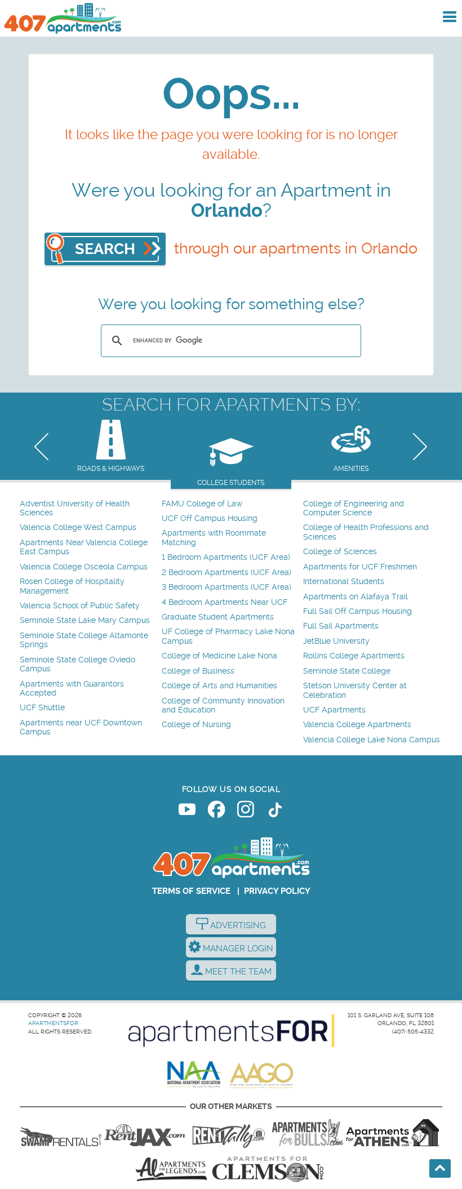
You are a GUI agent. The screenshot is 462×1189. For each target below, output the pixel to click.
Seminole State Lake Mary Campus (85, 620)
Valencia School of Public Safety (80, 606)
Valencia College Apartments (357, 724)
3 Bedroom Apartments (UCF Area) (226, 587)
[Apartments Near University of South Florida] (307, 1133)
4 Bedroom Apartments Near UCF (224, 602)
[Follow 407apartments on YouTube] (187, 811)
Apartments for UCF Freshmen (360, 567)
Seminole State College (346, 671)
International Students (343, 581)
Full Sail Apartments (341, 626)
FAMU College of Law (202, 504)
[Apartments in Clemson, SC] (268, 1169)
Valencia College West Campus (78, 527)
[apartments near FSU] (228, 1133)
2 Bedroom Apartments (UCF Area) (226, 572)
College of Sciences (340, 551)
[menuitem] (89, 509)
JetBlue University (336, 641)
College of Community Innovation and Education (223, 705)
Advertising (237, 925)
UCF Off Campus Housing (209, 518)
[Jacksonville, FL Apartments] (144, 1133)
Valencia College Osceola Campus (84, 567)
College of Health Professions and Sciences (366, 532)
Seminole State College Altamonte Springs (84, 640)
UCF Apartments (334, 710)
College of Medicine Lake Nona (219, 656)
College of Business (198, 671)
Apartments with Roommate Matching (214, 537)
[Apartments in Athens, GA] (392, 1133)
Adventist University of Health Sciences (75, 508)
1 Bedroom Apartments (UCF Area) (226, 557)
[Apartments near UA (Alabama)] (171, 1169)
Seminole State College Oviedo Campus (77, 664)
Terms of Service (191, 891)
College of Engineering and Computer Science (353, 508)
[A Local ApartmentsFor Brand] (231, 1031)
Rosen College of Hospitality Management (72, 586)
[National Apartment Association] (194, 1075)
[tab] (111, 447)
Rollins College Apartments (354, 656)
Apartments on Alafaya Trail (355, 597)
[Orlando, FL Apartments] (62, 18)
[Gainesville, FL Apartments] (60, 1133)
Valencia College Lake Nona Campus (371, 740)
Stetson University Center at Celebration (355, 690)
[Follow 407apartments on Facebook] (216, 811)
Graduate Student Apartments (218, 617)
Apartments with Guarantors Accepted (72, 688)
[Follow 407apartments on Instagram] (245, 811)
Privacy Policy (277, 891)
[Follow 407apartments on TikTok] (275, 811)
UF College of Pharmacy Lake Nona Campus (228, 636)
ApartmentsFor (53, 1023)
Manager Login (237, 948)
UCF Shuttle (42, 707)
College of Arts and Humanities (219, 686)
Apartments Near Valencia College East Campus (84, 547)
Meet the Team (237, 972)
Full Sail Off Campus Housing (357, 611)
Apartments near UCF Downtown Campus (81, 727)
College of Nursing (196, 724)
